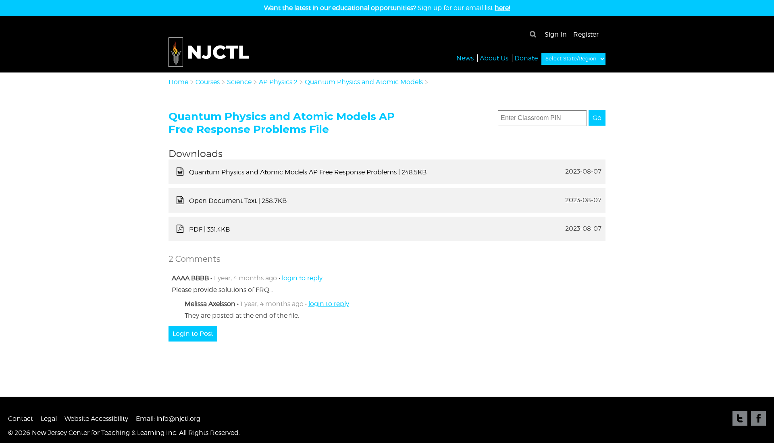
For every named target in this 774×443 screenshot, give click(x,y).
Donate (526, 58)
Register (586, 34)
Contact (20, 418)
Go (597, 118)
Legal (49, 418)
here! (502, 8)
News (465, 58)
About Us (494, 58)
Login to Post (193, 333)
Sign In (556, 34)
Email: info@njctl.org (168, 418)
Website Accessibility (96, 418)
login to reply (302, 278)
